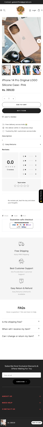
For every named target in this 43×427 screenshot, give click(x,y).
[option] (21, 40)
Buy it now (21, 111)
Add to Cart (36, 423)
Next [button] (39, 41)
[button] (30, 156)
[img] (10, 167)
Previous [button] (4, 41)
